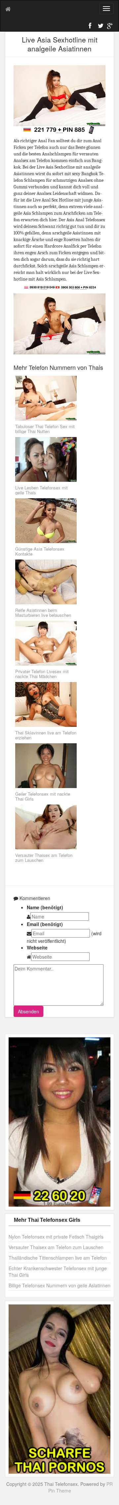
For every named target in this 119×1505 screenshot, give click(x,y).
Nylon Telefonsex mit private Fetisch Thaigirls (56, 1236)
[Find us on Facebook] (90, 26)
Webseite (37, 947)
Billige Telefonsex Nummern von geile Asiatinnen (59, 1285)
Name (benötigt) (45, 907)
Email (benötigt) (45, 924)
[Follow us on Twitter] (99, 26)
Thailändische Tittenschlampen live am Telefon (58, 1257)
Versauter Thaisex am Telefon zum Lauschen (56, 1247)
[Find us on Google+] (109, 26)
